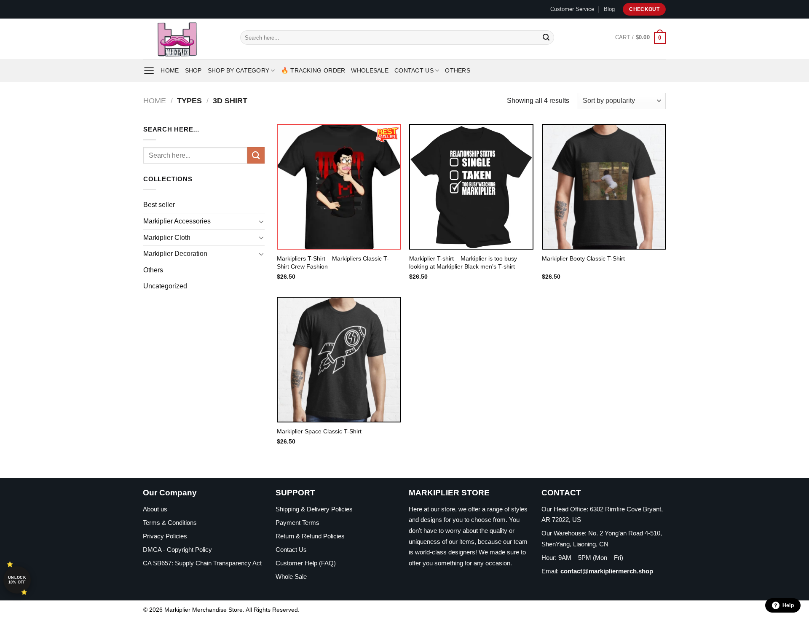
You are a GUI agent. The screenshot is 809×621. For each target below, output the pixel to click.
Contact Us (414, 70)
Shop (193, 70)
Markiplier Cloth (166, 237)
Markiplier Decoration (175, 253)
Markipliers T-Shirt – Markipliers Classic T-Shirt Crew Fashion (333, 262)
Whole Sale (291, 576)
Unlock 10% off (17, 579)
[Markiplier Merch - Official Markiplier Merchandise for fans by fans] (185, 39)
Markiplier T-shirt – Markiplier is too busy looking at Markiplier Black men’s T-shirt (463, 262)
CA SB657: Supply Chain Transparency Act (202, 563)
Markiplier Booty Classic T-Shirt (583, 258)
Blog (609, 9)
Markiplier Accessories (177, 221)
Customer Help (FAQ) (306, 563)
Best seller (159, 204)
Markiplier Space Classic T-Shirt (319, 431)
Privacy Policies (165, 536)
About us (155, 509)
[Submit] (546, 37)
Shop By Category (239, 70)
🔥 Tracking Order (313, 70)
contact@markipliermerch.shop (606, 571)
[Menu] (149, 70)
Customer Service (572, 9)
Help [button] (788, 605)
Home (170, 70)
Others (457, 70)
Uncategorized (165, 286)
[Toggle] (261, 221)
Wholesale (369, 70)
